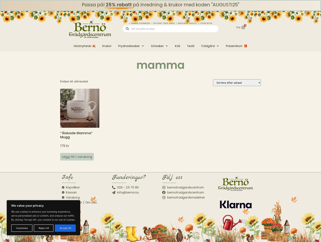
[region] (43, 217)
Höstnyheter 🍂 (85, 46)
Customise (22, 228)
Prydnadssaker (129, 46)
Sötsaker (157, 46)
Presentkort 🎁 (236, 46)
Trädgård (208, 46)
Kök (177, 46)
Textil (190, 46)
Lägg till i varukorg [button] (77, 157)
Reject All (44, 228)
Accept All (65, 228)
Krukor (107, 46)
